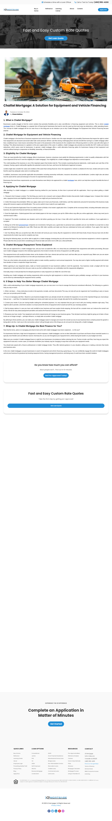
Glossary (70, 766)
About (72, 9)
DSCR (49, 753)
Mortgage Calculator (74, 768)
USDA (33, 763)
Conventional (35, 753)
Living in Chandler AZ (74, 774)
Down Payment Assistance (55, 756)
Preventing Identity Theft (20, 766)
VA (32, 761)
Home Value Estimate (74, 761)
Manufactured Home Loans (56, 758)
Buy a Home (36, 10)
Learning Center (58, 10)
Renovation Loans (53, 766)
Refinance (48, 9)
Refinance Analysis (73, 756)
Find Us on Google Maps (91, 764)
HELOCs (34, 768)
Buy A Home (17, 753)
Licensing (87, 774)
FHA (33, 758)
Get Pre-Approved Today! (56, 375)
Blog (15, 771)
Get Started (56, 724)
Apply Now (17, 774)
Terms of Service (89, 766)
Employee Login (18, 763)
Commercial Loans (53, 771)
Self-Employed (36, 766)
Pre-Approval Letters (74, 753)
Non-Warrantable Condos (55, 763)
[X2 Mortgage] (11, 10)
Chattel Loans (52, 768)
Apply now (103, 10)
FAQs (69, 763)
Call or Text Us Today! (92, 2)
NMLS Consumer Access (91, 771)
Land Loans (51, 774)
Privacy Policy (17, 768)
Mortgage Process (73, 771)
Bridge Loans (51, 761)
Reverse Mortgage (37, 771)
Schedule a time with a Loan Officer (57, 2)
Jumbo (34, 756)
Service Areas (89, 769)
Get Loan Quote (56, 38)
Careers (80, 9)
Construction (35, 774)
